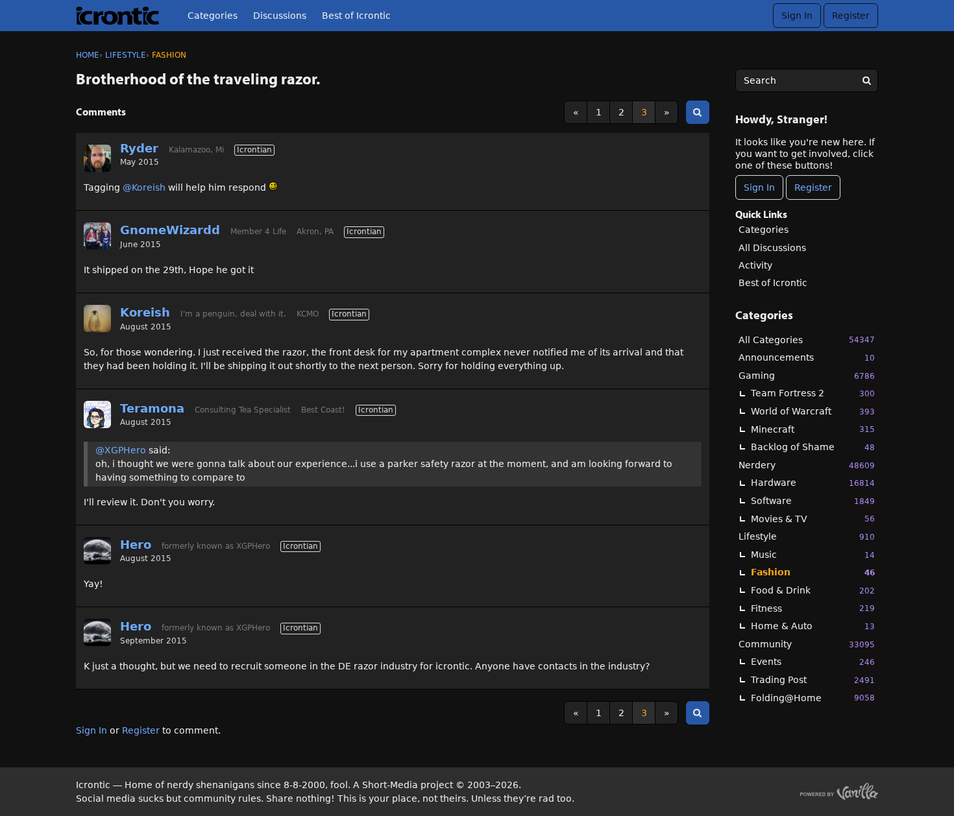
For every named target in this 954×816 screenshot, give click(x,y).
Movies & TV (813, 519)
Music (813, 554)
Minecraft (813, 429)
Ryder (139, 148)
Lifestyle (807, 536)
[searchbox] (806, 80)
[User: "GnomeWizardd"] (97, 236)
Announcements (807, 357)
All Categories (807, 340)
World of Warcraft (813, 411)
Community (807, 644)
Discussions (279, 15)
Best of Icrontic (356, 15)
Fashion (813, 572)
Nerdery (807, 465)
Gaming (807, 375)
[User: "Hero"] (97, 550)
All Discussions (772, 248)
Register (851, 15)
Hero (135, 544)
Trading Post (813, 680)
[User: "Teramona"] (97, 414)
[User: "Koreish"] (97, 318)
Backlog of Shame (813, 447)
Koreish (145, 312)
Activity (755, 265)
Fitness (813, 608)
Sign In (797, 15)
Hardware (813, 482)
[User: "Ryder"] (97, 158)
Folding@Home (813, 698)
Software (813, 501)
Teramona (152, 408)
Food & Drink (813, 590)
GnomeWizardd (170, 230)
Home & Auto (813, 626)
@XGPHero (120, 450)
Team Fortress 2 (813, 393)
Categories (213, 15)
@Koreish (144, 187)
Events (813, 661)
